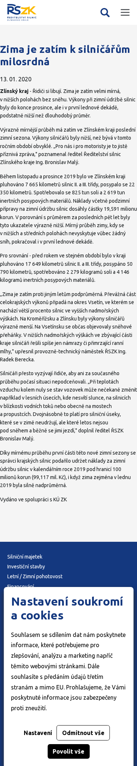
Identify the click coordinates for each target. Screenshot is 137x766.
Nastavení (38, 733)
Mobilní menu (125, 12)
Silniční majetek (24, 557)
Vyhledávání (105, 12)
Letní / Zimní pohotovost (34, 576)
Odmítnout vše (83, 733)
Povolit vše (68, 751)
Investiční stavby (26, 566)
